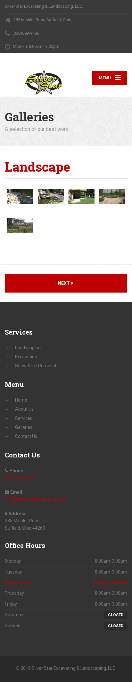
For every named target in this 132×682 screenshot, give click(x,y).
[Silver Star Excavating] (35, 82)
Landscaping (28, 347)
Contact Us (26, 436)
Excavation (26, 356)
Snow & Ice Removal (35, 365)
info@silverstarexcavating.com (36, 499)
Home (21, 400)
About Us (24, 409)
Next (64, 283)
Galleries (23, 427)
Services (23, 418)
